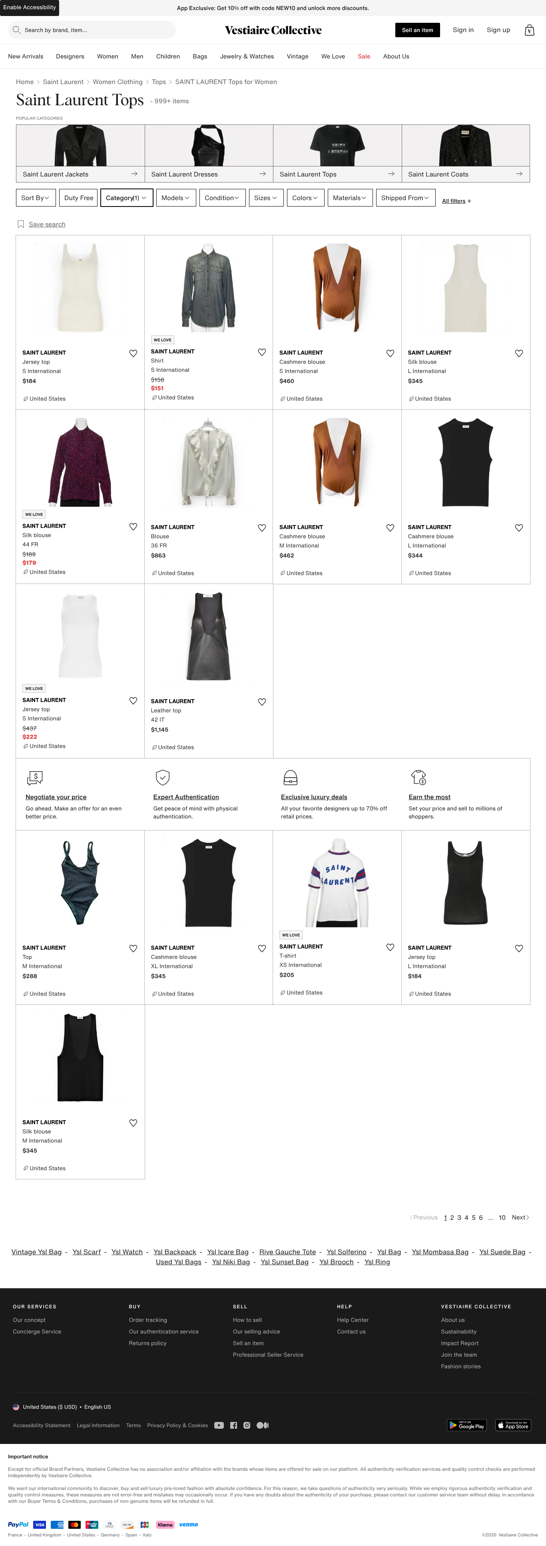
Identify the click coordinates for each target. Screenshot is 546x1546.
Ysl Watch (127, 1252)
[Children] (186, 56)
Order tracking (148, 1320)
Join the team (459, 1355)
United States (81, 1535)
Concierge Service (37, 1331)
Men (137, 56)
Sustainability (459, 1331)
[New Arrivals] (49, 56)
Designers (70, 56)
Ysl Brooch (336, 1262)
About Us (396, 56)
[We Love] (352, 56)
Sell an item (417, 30)
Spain (131, 1535)
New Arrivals (25, 56)
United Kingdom (45, 1535)
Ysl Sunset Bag (285, 1262)
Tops (159, 81)
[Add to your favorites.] (133, 353)
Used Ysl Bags (178, 1262)
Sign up (498, 30)
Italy (147, 1535)
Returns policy (147, 1343)
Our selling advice (256, 1331)
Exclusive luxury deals (314, 797)
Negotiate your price (56, 797)
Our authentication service (164, 1331)
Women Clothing (118, 81)
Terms (133, 1425)
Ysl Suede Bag (502, 1252)
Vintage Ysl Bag (37, 1252)
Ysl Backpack (174, 1252)
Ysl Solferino (347, 1252)
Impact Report (460, 1343)
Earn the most (430, 797)
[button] (529, 30)
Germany (110, 1535)
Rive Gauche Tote (287, 1252)
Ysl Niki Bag (231, 1262)
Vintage (297, 56)
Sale (364, 56)
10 (502, 1217)
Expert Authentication (186, 797)
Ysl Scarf (86, 1252)
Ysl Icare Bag (228, 1252)
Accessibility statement (41, 1425)
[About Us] (415, 56)
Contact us (351, 1331)
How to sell (247, 1320)
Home (25, 81)
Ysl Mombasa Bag (440, 1252)
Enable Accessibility (29, 7)
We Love (333, 56)
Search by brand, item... (56, 30)
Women (107, 56)
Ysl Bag (389, 1252)
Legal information (98, 1425)
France (15, 1535)
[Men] (150, 56)
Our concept (29, 1320)
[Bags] (213, 56)
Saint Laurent (63, 81)
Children (168, 56)
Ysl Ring (377, 1262)
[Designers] (91, 56)
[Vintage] (315, 56)
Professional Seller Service (268, 1355)
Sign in (463, 30)
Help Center (353, 1320)
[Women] (125, 56)
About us (453, 1320)
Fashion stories (461, 1366)
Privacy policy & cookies (177, 1425)
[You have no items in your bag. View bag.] (529, 30)
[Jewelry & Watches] (280, 56)
